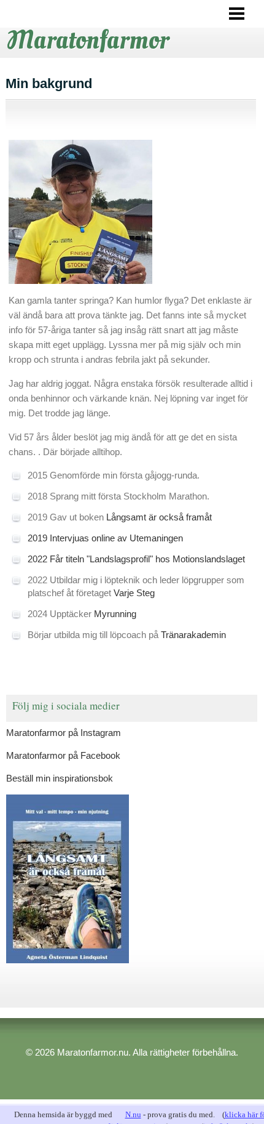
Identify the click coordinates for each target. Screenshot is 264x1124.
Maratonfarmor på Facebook (63, 755)
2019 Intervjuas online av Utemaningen (105, 538)
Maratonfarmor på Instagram (63, 732)
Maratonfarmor (88, 40)
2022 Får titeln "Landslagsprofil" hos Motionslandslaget (136, 559)
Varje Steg (134, 593)
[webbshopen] (131, 878)
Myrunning (115, 613)
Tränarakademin (193, 634)
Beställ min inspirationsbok (59, 778)
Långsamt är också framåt (159, 517)
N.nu (133, 1114)
